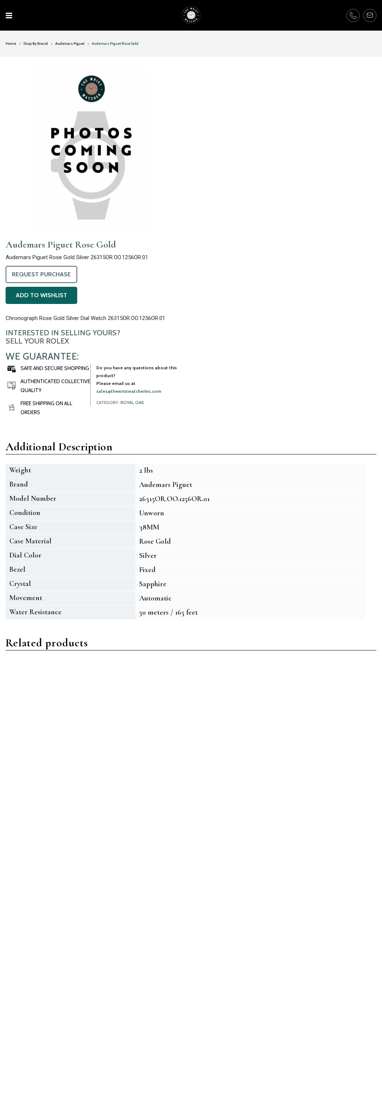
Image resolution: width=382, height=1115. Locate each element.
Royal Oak (132, 402)
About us (21, 1037)
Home (11, 43)
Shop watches (157, 1023)
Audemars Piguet (69, 43)
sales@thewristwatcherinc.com (128, 391)
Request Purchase (41, 274)
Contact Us (26, 1023)
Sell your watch (159, 1008)
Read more (42, 796)
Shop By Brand (36, 43)
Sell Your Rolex (37, 341)
